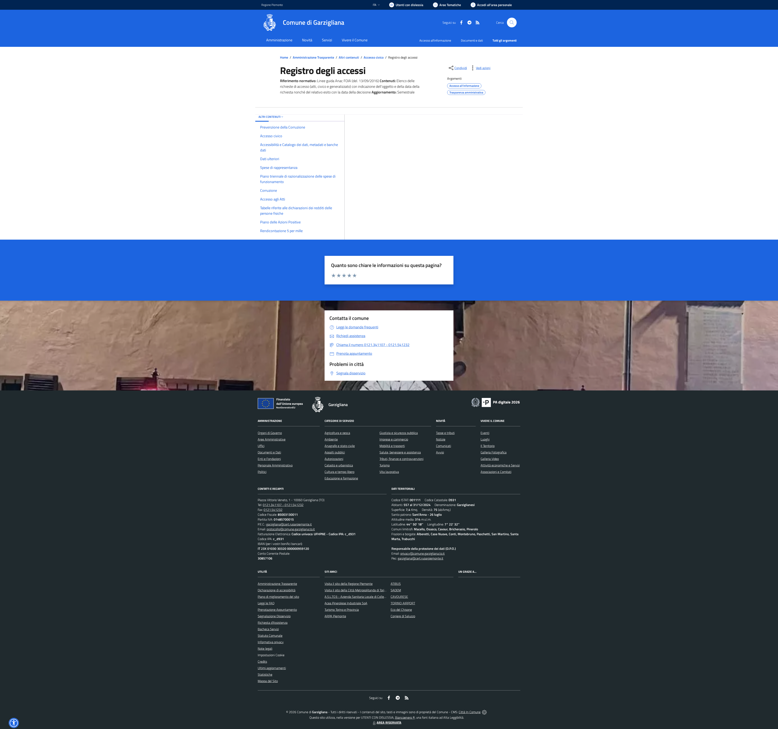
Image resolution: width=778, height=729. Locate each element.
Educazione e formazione (341, 478)
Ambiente (331, 439)
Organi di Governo (270, 432)
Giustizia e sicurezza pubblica (398, 432)
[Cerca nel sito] (512, 22)
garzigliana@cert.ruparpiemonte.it (289, 524)
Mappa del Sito (268, 681)
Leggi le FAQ (266, 603)
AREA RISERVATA (389, 722)
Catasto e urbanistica (339, 465)
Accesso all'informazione (435, 40)
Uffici (261, 445)
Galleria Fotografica (494, 452)
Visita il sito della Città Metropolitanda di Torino (356, 590)
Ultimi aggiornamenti (272, 668)
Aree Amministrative (271, 439)
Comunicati (443, 445)
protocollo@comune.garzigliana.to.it (291, 529)
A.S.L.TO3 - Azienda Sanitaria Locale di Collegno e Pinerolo (364, 596)
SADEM (396, 590)
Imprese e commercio (393, 439)
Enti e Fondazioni (269, 458)
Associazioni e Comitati (496, 471)
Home (284, 57)
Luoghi (485, 439)
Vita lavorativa (389, 471)
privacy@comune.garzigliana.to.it (422, 553)
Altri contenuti (349, 57)
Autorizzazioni (334, 458)
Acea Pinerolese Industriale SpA (346, 603)
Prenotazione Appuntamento (277, 609)
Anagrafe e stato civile (340, 445)
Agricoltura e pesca (337, 432)
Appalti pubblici (335, 452)
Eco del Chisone (401, 609)
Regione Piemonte (272, 5)
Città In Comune (470, 712)
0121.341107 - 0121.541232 (283, 504)
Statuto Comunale (270, 635)
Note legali (265, 648)
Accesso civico (374, 57)
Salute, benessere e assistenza (400, 452)
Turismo (384, 465)
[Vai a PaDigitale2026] (495, 402)
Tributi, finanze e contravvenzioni (401, 458)
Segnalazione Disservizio (274, 616)
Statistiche (265, 674)
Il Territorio (488, 445)
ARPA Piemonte (335, 616)
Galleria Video (490, 458)
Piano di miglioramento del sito (278, 596)
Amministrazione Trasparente (313, 57)
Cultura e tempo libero (339, 471)
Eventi (485, 432)
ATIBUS (396, 583)
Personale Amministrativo (275, 465)
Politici (262, 471)
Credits (262, 661)
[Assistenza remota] (484, 712)
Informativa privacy (271, 642)
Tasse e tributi (445, 432)
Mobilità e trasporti (392, 445)
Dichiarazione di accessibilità (276, 590)
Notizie (440, 439)
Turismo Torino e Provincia (342, 609)
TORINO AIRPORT (403, 603)
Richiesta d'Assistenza (272, 622)
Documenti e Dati (269, 452)
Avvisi (440, 452)
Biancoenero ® (405, 717)
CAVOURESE (399, 596)
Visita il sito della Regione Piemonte (349, 583)
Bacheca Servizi (268, 629)
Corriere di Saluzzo (403, 616)
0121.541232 (273, 509)
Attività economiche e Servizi (500, 465)
